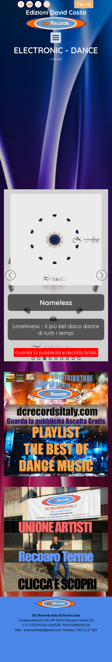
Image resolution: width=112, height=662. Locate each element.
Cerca (84, 4)
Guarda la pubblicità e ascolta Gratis (56, 352)
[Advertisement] (56, 122)
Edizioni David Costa (56, 12)
